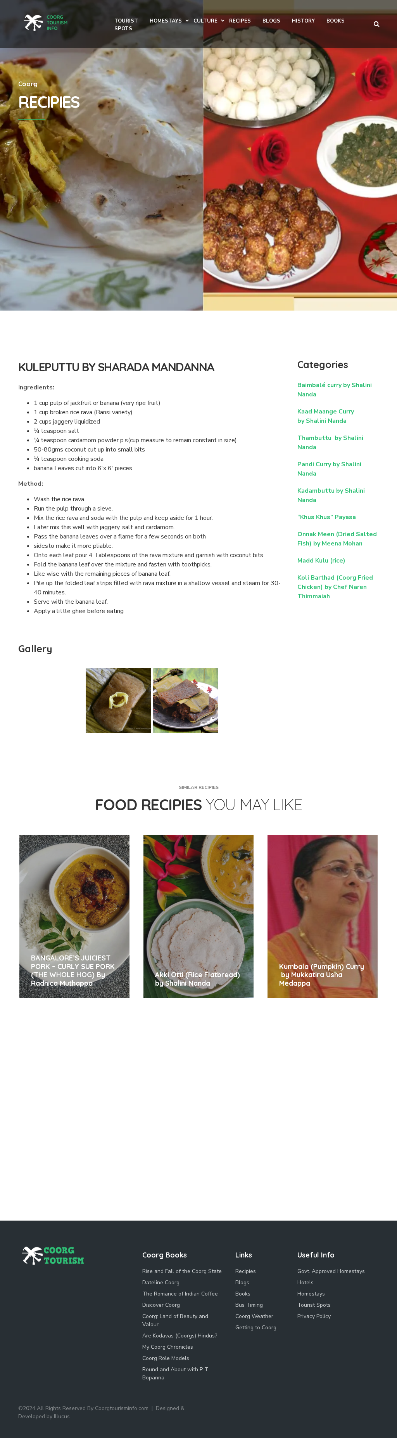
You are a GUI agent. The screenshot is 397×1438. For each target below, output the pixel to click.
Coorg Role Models (165, 1358)
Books (242, 1293)
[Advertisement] (198, 252)
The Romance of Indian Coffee (180, 1293)
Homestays (311, 1293)
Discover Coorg (161, 1305)
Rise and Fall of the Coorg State (182, 1271)
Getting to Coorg (255, 1327)
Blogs (242, 1282)
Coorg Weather (254, 1316)
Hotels (305, 1282)
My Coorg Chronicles (167, 1347)
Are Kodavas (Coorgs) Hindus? (179, 1335)
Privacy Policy (314, 1316)
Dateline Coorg (161, 1282)
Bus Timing (249, 1305)
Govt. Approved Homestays (331, 1271)
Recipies (245, 1271)
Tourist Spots (314, 1305)
